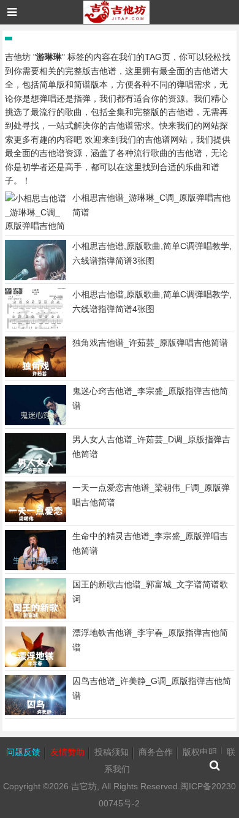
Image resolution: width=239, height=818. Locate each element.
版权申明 (200, 752)
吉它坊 (84, 786)
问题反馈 (23, 752)
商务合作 (155, 752)
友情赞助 (67, 752)
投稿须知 (111, 752)
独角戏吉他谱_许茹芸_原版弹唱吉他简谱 (150, 343)
